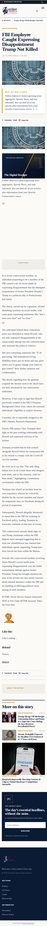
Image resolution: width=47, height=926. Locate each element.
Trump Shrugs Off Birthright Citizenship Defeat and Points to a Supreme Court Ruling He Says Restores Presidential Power (29, 20)
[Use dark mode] (42, 2)
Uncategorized (9, 28)
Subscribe (25, 831)
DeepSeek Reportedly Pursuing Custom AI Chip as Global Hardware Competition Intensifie (21, 782)
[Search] (37, 11)
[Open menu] (43, 11)
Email (15, 120)
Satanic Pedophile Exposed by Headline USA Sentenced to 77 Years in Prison (30, 737)
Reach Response (28, 923)
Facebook (8, 120)
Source (5, 662)
